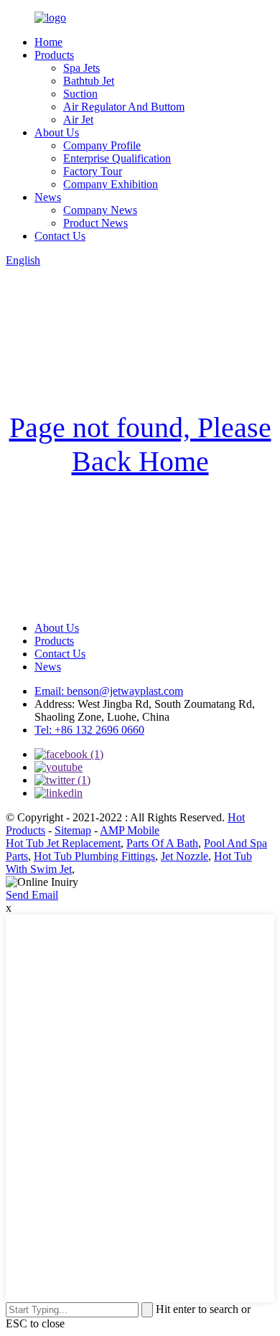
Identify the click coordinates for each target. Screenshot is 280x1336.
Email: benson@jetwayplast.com (108, 691)
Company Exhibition (110, 184)
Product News (95, 223)
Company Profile (102, 145)
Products (54, 55)
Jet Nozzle (184, 856)
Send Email (32, 895)
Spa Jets (81, 68)
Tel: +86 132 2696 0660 (89, 730)
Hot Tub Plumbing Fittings (94, 856)
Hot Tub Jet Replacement (63, 843)
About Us (56, 132)
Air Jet (78, 119)
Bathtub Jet (88, 81)
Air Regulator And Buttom (124, 107)
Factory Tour (92, 171)
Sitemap (73, 830)
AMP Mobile (129, 830)
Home (48, 42)
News (47, 197)
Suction (80, 94)
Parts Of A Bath (162, 843)
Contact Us (59, 236)
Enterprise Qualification (117, 158)
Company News (100, 210)
